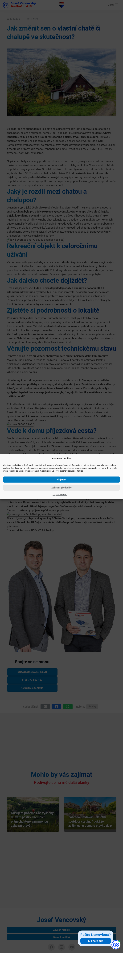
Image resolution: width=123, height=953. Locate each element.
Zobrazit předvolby (61, 487)
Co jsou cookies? (60, 494)
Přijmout (61, 479)
